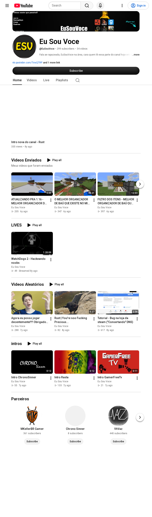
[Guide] (7, 5)
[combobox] (66, 5)
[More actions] (51, 200)
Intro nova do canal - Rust (27, 142)
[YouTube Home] (23, 5)
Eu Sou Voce (18, 207)
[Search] (87, 6)
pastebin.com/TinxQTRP (28, 62)
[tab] (17, 80)
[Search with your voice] (100, 6)
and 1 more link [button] (51, 62)
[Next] (140, 184)
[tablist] (76, 80)
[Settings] (122, 5)
